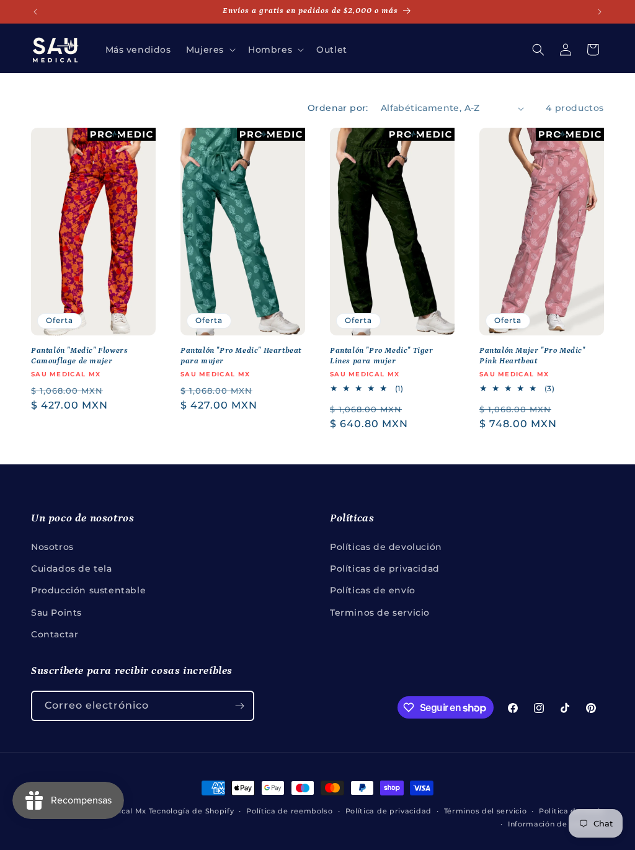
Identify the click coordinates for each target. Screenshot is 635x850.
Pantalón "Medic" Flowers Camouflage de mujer (79, 356)
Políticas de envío (372, 590)
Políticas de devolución (386, 546)
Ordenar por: (338, 107)
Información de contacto (556, 824)
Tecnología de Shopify (191, 811)
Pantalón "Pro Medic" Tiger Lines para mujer (381, 356)
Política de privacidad (388, 811)
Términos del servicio (485, 811)
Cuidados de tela (71, 568)
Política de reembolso (289, 811)
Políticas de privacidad (385, 568)
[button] (210, 50)
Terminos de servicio (380, 612)
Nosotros (52, 546)
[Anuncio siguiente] (599, 12)
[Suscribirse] (239, 706)
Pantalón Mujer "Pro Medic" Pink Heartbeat (532, 356)
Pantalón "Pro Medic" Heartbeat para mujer (240, 356)
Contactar (54, 634)
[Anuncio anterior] (35, 12)
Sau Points (56, 612)
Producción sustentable (88, 590)
